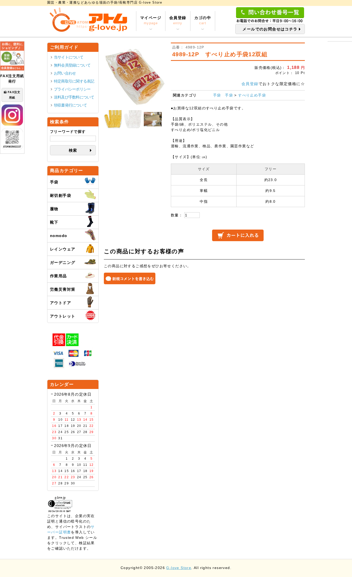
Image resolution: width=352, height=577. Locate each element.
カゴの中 (202, 20)
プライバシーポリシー (72, 89)
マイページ (150, 20)
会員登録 (177, 20)
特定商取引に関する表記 (74, 81)
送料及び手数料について (74, 97)
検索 (73, 150)
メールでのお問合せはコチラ (269, 29)
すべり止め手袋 (252, 95)
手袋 (217, 95)
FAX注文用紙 (14, 95)
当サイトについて (68, 57)
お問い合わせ (65, 73)
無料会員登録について (72, 65)
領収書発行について (70, 105)
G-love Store (178, 568)
